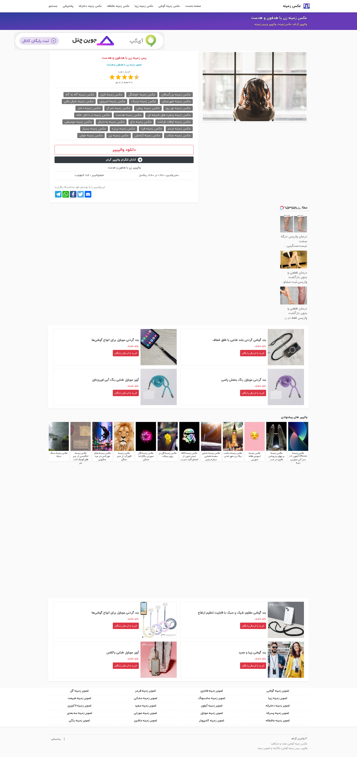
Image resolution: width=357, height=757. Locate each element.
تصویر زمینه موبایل (211, 713)
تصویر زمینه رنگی (79, 720)
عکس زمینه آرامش (147, 135)
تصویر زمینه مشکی (145, 698)
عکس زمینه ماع (141, 121)
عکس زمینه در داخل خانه (93, 115)
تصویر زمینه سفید (145, 705)
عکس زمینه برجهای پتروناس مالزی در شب (276, 456)
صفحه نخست (193, 6)
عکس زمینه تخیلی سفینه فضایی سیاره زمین (211, 456)
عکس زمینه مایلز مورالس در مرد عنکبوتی (102, 456)
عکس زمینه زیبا (144, 6)
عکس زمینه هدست (129, 115)
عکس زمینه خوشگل (141, 94)
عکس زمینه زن (118, 135)
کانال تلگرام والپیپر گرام (121, 160)
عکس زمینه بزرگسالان (176, 94)
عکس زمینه (292, 6)
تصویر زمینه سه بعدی (79, 713)
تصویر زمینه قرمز (145, 690)
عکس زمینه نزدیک (143, 101)
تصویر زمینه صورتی (145, 713)
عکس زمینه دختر (89, 108)
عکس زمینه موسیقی (78, 121)
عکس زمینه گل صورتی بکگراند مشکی (146, 456)
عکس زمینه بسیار (94, 128)
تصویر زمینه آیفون (212, 705)
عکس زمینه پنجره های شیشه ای (169, 115)
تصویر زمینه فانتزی (211, 690)
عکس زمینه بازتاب (178, 135)
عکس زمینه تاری (111, 94)
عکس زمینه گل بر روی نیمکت (168, 454)
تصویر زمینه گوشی (278, 690)
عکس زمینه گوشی (169, 6)
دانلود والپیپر (124, 150)
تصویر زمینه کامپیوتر (211, 720)
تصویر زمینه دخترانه (278, 705)
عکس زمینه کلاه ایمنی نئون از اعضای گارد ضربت (189, 456)
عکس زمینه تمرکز (118, 108)
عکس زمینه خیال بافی (79, 101)
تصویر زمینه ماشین (145, 720)
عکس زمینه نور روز (178, 108)
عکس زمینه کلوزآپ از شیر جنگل (124, 456)
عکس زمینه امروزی (112, 101)
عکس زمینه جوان (91, 135)
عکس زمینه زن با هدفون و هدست (279, 18)
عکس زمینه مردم (179, 128)
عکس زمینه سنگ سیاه (59, 454)
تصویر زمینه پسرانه (277, 713)
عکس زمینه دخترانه (90, 6)
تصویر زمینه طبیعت (79, 698)
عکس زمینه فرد (151, 128)
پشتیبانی (68, 6)
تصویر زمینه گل (79, 690)
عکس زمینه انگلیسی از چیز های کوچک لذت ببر (80, 458)
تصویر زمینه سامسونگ (211, 698)
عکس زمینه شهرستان (176, 101)
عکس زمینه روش (148, 108)
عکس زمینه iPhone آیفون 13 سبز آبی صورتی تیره (298, 458)
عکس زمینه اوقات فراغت (174, 121)
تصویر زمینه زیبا (277, 698)
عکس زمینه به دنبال (111, 121)
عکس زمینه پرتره (123, 128)
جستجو (53, 6)
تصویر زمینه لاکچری (79, 705)
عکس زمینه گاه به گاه (79, 94)
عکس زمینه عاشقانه (118, 6)
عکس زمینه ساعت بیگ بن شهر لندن (233, 454)
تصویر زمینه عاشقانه (278, 720)
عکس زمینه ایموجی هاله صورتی (255, 456)
